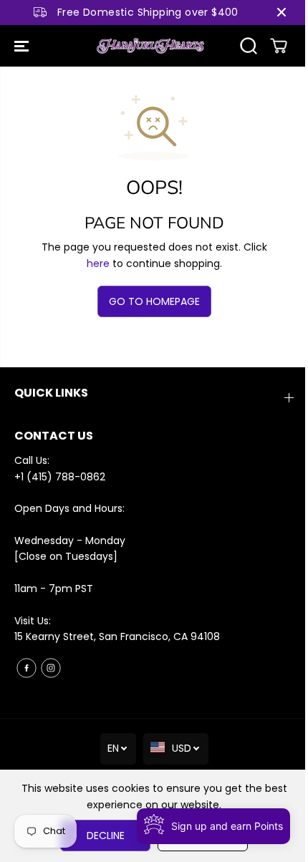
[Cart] (279, 46)
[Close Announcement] (281, 12)
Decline (106, 835)
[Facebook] (26, 668)
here (98, 263)
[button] (23, 46)
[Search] (249, 46)
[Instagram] (51, 668)
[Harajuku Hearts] (150, 46)
